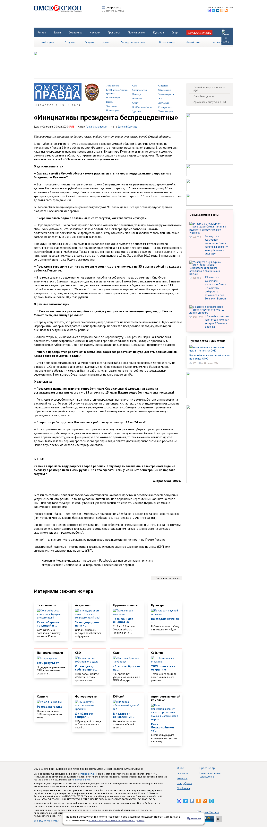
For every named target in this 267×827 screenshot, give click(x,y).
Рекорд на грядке (49, 706)
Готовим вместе (219, 41)
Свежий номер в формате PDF (209, 88)
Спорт (175, 32)
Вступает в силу (167, 41)
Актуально (163, 102)
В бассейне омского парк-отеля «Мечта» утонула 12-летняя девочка (217, 321)
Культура (158, 32)
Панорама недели (50, 652)
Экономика (75, 32)
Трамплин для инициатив (123, 620)
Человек (95, 32)
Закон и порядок (166, 94)
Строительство (139, 89)
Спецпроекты (164, 107)
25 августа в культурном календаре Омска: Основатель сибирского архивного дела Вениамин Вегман (215, 288)
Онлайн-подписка (204, 96)
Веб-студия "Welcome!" (46, 820)
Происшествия (136, 32)
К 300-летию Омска (142, 107)
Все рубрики (184, 783)
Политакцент (112, 110)
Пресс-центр (207, 768)
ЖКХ (161, 98)
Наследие (137, 98)
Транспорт (114, 32)
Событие (157, 652)
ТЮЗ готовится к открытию (163, 667)
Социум (42, 696)
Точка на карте (165, 111)
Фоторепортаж (86, 696)
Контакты (182, 778)
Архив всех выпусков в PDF (210, 102)
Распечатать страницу (168, 577)
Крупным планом (125, 605)
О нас (180, 768)
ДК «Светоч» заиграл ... (84, 715)
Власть (57, 32)
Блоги (105, 41)
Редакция (182, 773)
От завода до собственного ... (86, 667)
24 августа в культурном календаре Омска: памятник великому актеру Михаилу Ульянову (216, 244)
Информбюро (113, 97)
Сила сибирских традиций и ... (48, 623)
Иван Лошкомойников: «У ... (163, 727)
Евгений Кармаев (127, 126)
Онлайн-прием (47, 41)
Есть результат (48, 663)
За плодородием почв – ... (87, 623)
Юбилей (119, 696)
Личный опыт (193, 41)
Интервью (89, 41)
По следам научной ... (165, 620)
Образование (164, 89)
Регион (42, 32)
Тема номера (112, 85)
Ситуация (163, 85)
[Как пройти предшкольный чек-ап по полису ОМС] (209, 348)
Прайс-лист (183, 788)
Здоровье (136, 111)
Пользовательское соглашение (210, 774)
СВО (78, 652)
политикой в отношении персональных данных (116, 820)
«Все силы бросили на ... (126, 667)
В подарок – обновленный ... (124, 715)
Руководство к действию (132, 41)
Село (134, 85)
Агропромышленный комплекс (165, 698)
